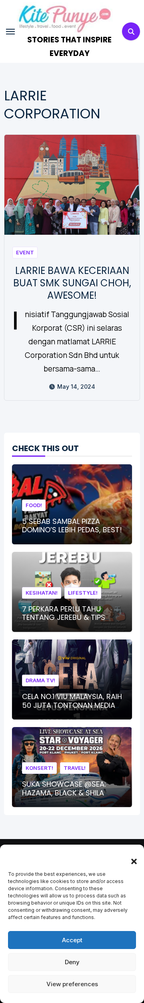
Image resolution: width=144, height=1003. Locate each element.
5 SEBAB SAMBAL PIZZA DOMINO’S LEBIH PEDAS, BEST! (72, 525)
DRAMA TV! (40, 680)
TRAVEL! (75, 768)
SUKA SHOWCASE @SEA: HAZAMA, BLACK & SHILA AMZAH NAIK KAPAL (64, 792)
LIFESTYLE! (83, 592)
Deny (72, 962)
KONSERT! (39, 768)
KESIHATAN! (42, 592)
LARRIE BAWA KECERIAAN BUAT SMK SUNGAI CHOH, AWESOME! (72, 283)
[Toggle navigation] (10, 31)
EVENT (25, 252)
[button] (130, 857)
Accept (72, 940)
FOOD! (34, 505)
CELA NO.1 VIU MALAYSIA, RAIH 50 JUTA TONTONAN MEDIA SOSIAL (72, 705)
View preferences (72, 984)
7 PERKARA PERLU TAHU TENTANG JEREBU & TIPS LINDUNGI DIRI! (63, 617)
